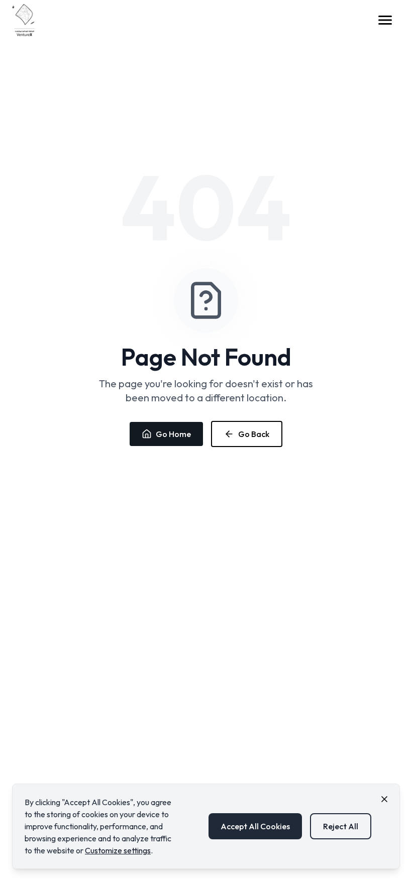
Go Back (253, 434)
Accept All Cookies (255, 826)
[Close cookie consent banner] (384, 799)
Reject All (340, 826)
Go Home (173, 434)
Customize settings (118, 850)
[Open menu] (388, 20)
